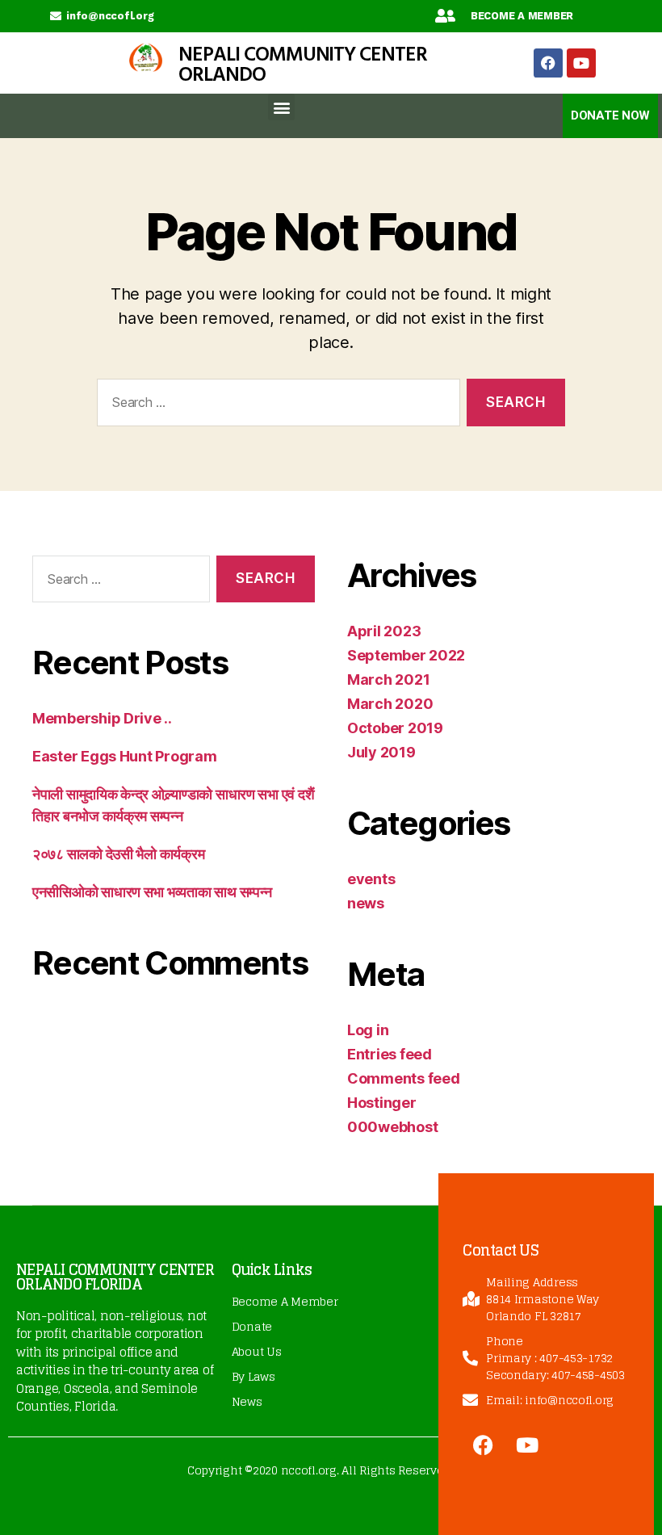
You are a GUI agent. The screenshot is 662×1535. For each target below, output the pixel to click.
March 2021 (388, 679)
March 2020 (390, 703)
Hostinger (382, 1102)
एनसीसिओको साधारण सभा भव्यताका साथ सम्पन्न (152, 891)
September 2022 (406, 655)
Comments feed (403, 1078)
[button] (281, 107)
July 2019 (381, 752)
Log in (367, 1029)
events (371, 878)
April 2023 (384, 631)
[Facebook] (548, 63)
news (365, 903)
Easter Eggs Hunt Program (124, 756)
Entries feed (389, 1054)
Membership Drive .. (102, 718)
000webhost (392, 1126)
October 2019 (395, 727)
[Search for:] (275, 406)
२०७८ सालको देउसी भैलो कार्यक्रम (118, 853)
